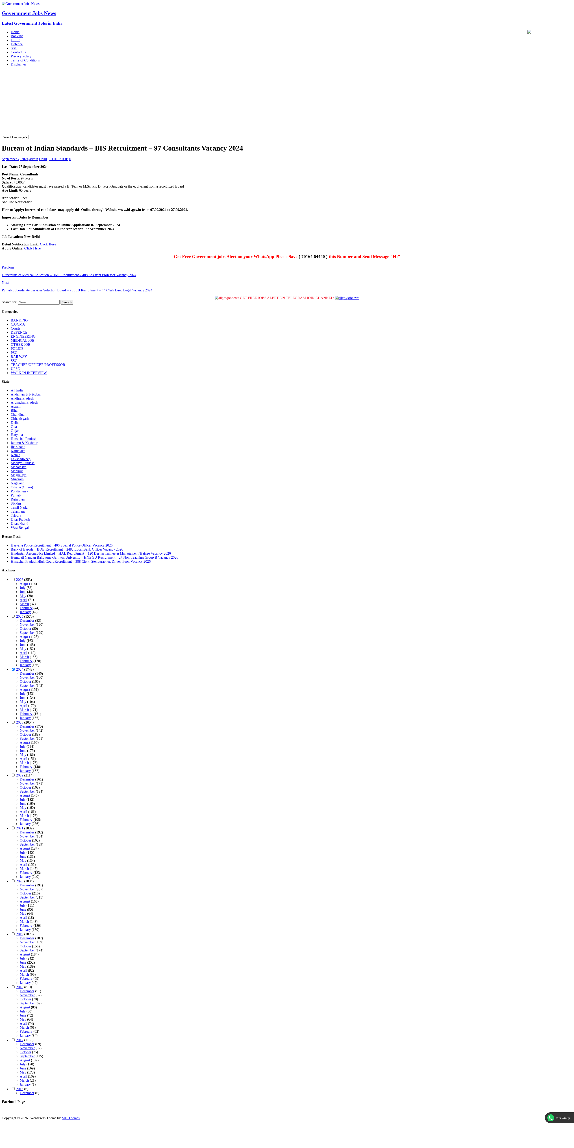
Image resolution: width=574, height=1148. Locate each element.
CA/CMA (18, 324)
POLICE (17, 348)
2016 (19, 1089)
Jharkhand (18, 447)
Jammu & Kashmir (24, 443)
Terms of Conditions (25, 60)
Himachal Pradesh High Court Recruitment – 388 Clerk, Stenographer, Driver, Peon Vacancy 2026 (81, 561)
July (23, 588)
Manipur (17, 471)
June (23, 592)
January (25, 612)
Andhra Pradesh (22, 398)
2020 (19, 881)
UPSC (15, 40)
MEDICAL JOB (23, 340)
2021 (19, 828)
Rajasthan (18, 499)
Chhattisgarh (20, 418)
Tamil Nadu (19, 507)
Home (15, 32)
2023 (19, 722)
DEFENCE (19, 332)
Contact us (18, 52)
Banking (17, 36)
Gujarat (16, 431)
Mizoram (17, 479)
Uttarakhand (19, 523)
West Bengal (20, 527)
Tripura (16, 515)
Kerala (15, 455)
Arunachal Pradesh (24, 402)
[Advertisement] (287, 101)
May (23, 596)
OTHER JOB (58, 159)
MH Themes (71, 1118)
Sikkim (16, 503)
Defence (17, 44)
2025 (19, 616)
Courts (15, 328)
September (27, 632)
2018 (19, 987)
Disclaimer (18, 64)
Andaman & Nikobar (26, 394)
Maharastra (18, 467)
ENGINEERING (23, 336)
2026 (19, 580)
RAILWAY (19, 357)
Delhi (43, 159)
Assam (15, 406)
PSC (14, 352)
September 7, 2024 (15, 159)
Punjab (16, 495)
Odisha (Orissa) (22, 487)
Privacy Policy (21, 56)
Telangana (18, 511)
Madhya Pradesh (23, 463)
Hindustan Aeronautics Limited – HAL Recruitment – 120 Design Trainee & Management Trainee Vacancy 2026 (91, 553)
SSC (14, 48)
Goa (14, 427)
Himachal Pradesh (24, 439)
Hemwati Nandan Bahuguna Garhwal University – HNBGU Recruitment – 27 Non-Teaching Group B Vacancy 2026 (94, 557)
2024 (19, 669)
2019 (19, 934)
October (25, 628)
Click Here (48, 244)
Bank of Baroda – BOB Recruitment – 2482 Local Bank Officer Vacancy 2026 (67, 549)
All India (17, 390)
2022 (19, 775)
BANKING (19, 320)
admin (33, 159)
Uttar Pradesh (20, 519)
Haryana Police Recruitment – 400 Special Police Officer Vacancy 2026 (62, 545)
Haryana (17, 435)
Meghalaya (18, 475)
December (27, 620)
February (26, 608)
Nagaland (17, 483)
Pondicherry (19, 491)
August (25, 584)
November (27, 624)
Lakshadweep (20, 459)
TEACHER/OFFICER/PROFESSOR (38, 365)
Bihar (15, 410)
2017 (19, 1040)
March (24, 604)
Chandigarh (19, 414)
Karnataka (18, 451)
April (23, 600)
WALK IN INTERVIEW (29, 373)
